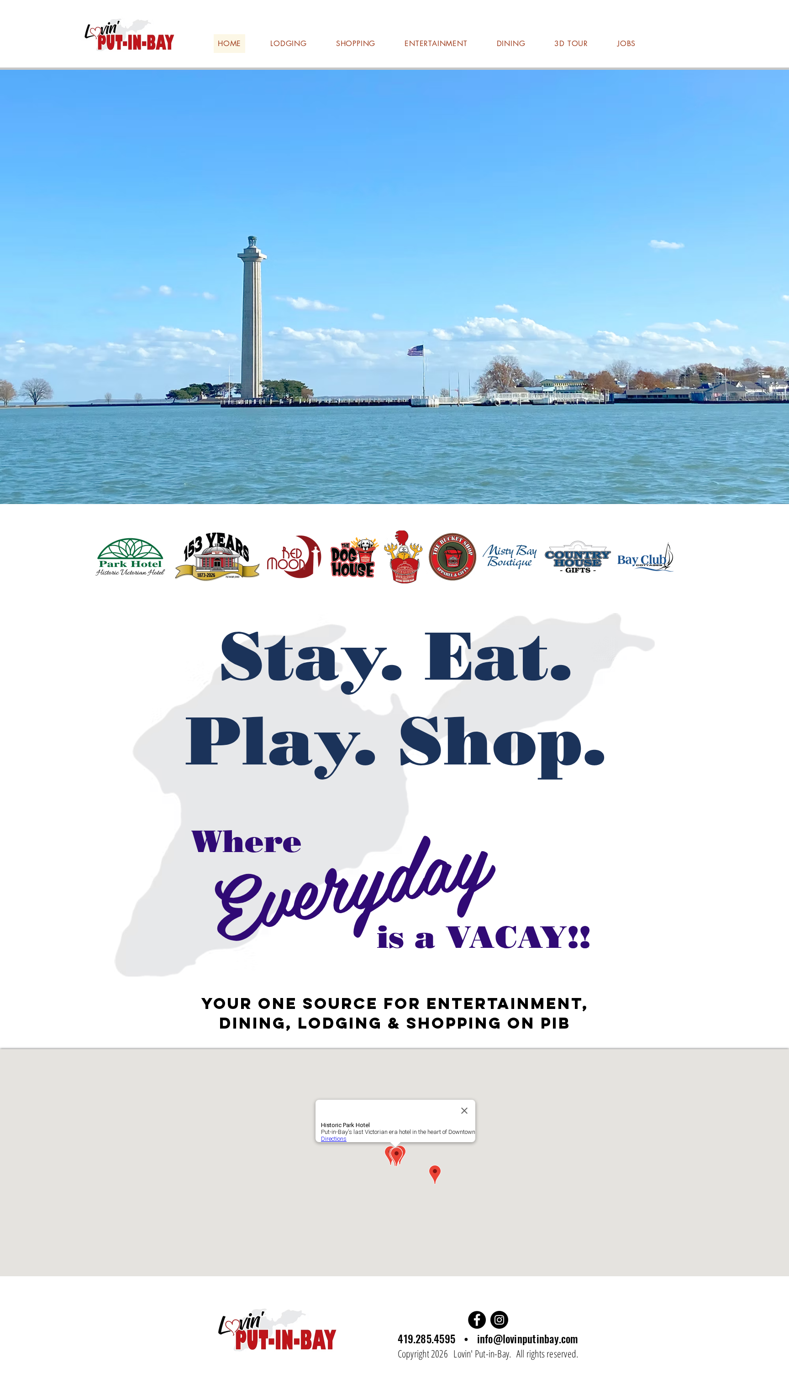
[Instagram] (499, 1320)
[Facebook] (477, 1320)
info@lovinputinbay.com (528, 1338)
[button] (394, 287)
